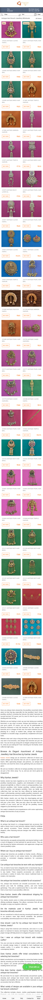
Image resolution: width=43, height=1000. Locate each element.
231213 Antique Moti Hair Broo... (10, 549)
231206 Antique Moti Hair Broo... (31, 549)
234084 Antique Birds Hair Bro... (32, 71)
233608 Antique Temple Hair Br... (31, 519)
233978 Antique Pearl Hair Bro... (32, 221)
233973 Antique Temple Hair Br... (10, 161)
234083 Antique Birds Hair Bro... (11, 71)
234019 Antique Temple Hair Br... (10, 280)
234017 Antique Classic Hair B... (31, 250)
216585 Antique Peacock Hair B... (10, 310)
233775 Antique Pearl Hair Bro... (32, 280)
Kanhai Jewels (5, 758)
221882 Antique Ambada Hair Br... (10, 131)
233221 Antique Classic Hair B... (31, 609)
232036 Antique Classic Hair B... (10, 669)
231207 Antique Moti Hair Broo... (10, 579)
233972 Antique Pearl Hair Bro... (32, 131)
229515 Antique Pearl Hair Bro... (32, 41)
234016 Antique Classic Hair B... (10, 250)
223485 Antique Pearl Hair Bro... (11, 340)
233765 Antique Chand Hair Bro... (30, 340)
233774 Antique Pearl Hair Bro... (11, 370)
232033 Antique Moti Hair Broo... (31, 639)
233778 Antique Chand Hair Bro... (9, 400)
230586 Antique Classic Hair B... (10, 698)
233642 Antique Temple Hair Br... (31, 430)
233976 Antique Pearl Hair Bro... (32, 191)
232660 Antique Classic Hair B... (10, 639)
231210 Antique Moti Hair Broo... (31, 579)
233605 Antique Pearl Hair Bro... (11, 519)
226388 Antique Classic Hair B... (31, 400)
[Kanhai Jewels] (22, 3)
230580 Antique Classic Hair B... (31, 669)
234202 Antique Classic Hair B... (10, 41)
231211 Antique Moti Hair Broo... (10, 609)
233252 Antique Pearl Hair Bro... (32, 459)
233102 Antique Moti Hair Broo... (10, 459)
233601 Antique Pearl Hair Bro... (11, 489)
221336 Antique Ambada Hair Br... (31, 310)
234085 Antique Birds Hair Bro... (11, 101)
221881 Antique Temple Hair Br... (31, 101)
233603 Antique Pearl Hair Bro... (11, 430)
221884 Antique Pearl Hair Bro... (32, 698)
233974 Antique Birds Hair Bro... (32, 161)
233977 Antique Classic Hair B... (10, 221)
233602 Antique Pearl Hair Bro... (32, 489)
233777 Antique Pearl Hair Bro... (32, 370)
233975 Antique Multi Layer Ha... (9, 191)
